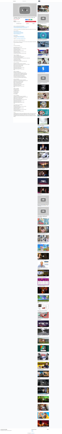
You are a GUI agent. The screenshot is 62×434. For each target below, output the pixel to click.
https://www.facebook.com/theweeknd (18, 32)
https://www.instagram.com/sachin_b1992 (19, 36)
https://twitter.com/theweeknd (17, 31)
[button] (39, 1)
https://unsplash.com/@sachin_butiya (20, 38)
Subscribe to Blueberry (31, 21)
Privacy (32, 431)
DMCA (32, 430)
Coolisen (14, 1)
